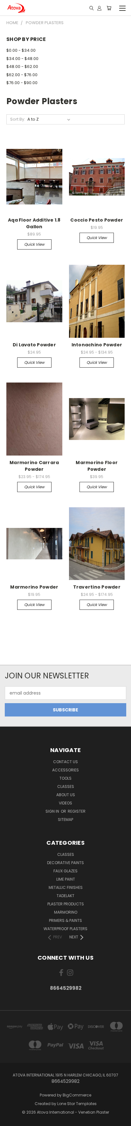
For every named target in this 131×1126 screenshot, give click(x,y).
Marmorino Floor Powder (97, 465)
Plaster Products (65, 904)
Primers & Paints (65, 920)
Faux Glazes (65, 871)
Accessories (65, 770)
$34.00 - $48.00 (22, 59)
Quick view (34, 244)
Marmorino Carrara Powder (34, 465)
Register (77, 811)
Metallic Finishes (66, 887)
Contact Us (65, 761)
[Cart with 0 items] (109, 8)
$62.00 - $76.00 (22, 75)
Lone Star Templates (77, 1103)
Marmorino (65, 912)
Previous (9, 1119)
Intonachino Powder (97, 345)
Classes (65, 786)
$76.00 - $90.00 (22, 83)
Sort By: (17, 119)
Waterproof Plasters (65, 928)
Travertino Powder (97, 587)
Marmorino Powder (34, 587)
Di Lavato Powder (34, 345)
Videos (65, 803)
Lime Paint (65, 879)
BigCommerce (77, 1095)
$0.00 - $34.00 (21, 50)
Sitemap (65, 819)
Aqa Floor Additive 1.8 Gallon (34, 223)
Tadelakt (65, 895)
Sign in (52, 811)
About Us (65, 794)
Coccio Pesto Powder (96, 220)
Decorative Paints (65, 862)
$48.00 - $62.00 (22, 66)
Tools (65, 778)
